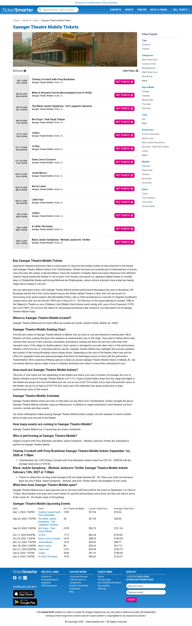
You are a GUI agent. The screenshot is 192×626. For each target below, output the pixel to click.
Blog (71, 591)
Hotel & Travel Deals (78, 585)
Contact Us (46, 576)
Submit (131, 600)
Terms (101, 576)
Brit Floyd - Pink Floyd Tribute (46, 530)
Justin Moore (45, 542)
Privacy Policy (104, 579)
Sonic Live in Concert (49, 538)
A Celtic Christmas (48, 556)
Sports (129, 9)
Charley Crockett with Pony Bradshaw (49, 514)
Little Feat (43, 549)
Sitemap (102, 588)
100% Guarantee (49, 585)
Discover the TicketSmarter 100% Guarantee (96, 3)
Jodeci (41, 553)
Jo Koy (42, 535)
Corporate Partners (78, 576)
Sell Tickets (180, 9)
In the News (74, 588)
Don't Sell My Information (110, 582)
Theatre (142, 9)
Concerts (115, 9)
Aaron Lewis (44, 545)
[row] (75, 82)
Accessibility (104, 585)
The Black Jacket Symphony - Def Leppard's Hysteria (48, 521)
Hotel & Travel (159, 9)
